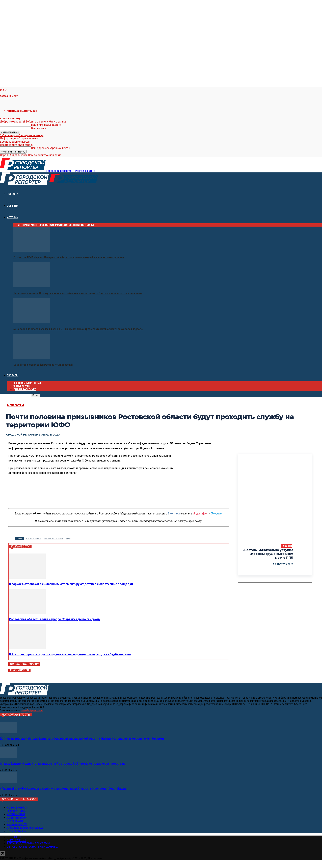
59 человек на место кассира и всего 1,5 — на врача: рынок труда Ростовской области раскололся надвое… (78, 329)
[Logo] (24, 184)
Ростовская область (53, 538)
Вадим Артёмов (33, 538)
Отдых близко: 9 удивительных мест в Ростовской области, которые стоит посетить (62, 763)
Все (15, 225)
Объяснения (73, 225)
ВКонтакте (174, 513)
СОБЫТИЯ (12, 205)
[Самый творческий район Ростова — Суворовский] (31, 358)
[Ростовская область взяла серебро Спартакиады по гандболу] (27, 613)
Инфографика (56, 225)
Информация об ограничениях (19, 138)
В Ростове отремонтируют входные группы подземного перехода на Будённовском (70, 654)
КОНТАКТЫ (14, 837)
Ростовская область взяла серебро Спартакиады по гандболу (54, 619)
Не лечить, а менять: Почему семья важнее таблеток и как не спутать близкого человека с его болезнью (77, 293)
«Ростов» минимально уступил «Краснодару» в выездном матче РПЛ (268, 554)
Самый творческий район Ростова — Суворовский (43, 364)
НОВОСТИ (12, 194)
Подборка (87, 225)
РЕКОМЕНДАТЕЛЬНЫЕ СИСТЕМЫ (28, 843)
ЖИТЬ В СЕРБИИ (21, 386)
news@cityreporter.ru (32, 710)
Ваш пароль (38, 128)
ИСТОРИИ (12, 217)
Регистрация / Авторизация (22, 111)
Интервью (40, 225)
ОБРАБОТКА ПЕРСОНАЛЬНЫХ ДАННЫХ (32, 846)
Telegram (216, 513)
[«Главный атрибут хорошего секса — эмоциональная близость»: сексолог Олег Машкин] (8, 782)
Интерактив (26, 225)
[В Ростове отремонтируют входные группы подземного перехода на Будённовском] (27, 648)
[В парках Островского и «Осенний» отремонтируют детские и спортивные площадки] (27, 577)
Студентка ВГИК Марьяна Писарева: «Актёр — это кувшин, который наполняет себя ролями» (68, 257)
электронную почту (189, 521)
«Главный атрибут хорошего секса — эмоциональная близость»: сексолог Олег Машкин (64, 788)
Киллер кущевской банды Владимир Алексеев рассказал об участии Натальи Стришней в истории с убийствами (82, 738)
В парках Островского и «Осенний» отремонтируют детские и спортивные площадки (71, 584)
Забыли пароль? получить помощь (21, 135)
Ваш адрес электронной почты (50, 148)
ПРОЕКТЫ (12, 375)
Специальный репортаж (27, 383)
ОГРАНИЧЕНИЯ (16, 840)
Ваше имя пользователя (46, 124)
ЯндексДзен (200, 513)
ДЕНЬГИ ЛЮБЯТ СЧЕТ (24, 389)
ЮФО (68, 538)
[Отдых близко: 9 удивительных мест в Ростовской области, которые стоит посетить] (8, 757)
